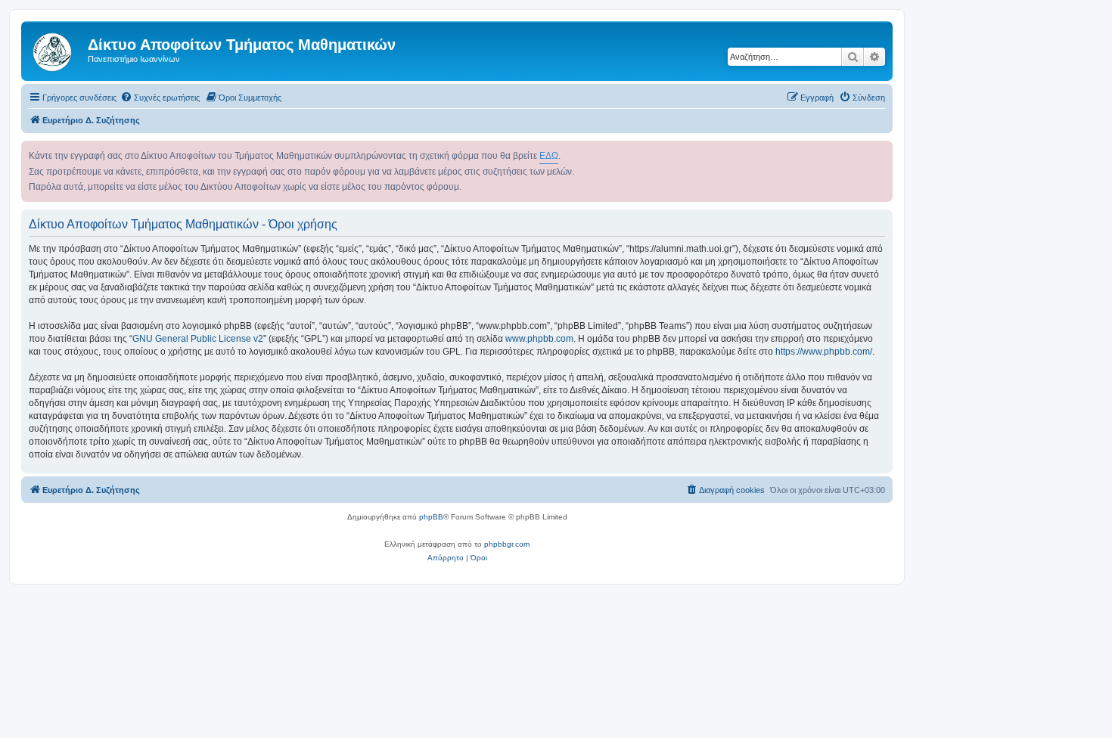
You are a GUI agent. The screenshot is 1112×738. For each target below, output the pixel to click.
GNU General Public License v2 (197, 338)
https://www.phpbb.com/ (823, 351)
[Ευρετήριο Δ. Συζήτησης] (56, 49)
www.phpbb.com (539, 338)
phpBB (431, 517)
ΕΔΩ (548, 155)
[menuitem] (160, 97)
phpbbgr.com (507, 544)
